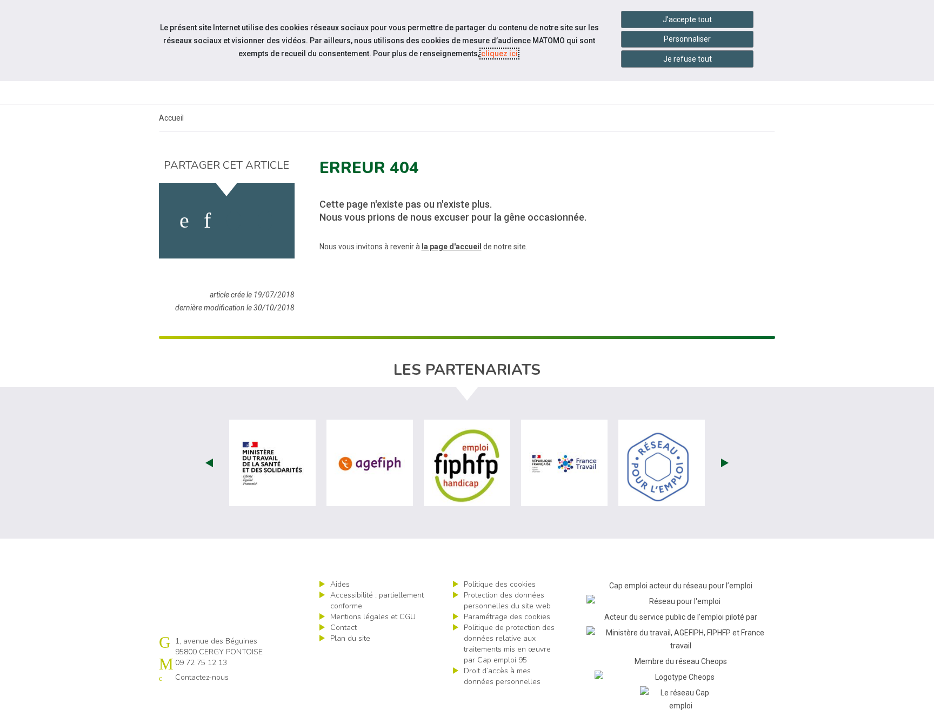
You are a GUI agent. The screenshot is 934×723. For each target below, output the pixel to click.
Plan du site (350, 638)
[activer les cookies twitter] (234, 220)
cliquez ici (499, 53)
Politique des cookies (500, 584)
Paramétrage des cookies (507, 617)
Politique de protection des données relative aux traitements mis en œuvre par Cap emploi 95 (509, 643)
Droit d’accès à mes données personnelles (502, 676)
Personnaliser (687, 39)
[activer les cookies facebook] (184, 220)
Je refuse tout (687, 59)
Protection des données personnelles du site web (507, 600)
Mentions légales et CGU (373, 617)
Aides (340, 584)
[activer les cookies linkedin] (207, 220)
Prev (209, 463)
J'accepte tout (687, 19)
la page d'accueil (452, 246)
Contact (343, 627)
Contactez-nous (202, 677)
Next (725, 463)
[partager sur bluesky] (265, 220)
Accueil (171, 118)
